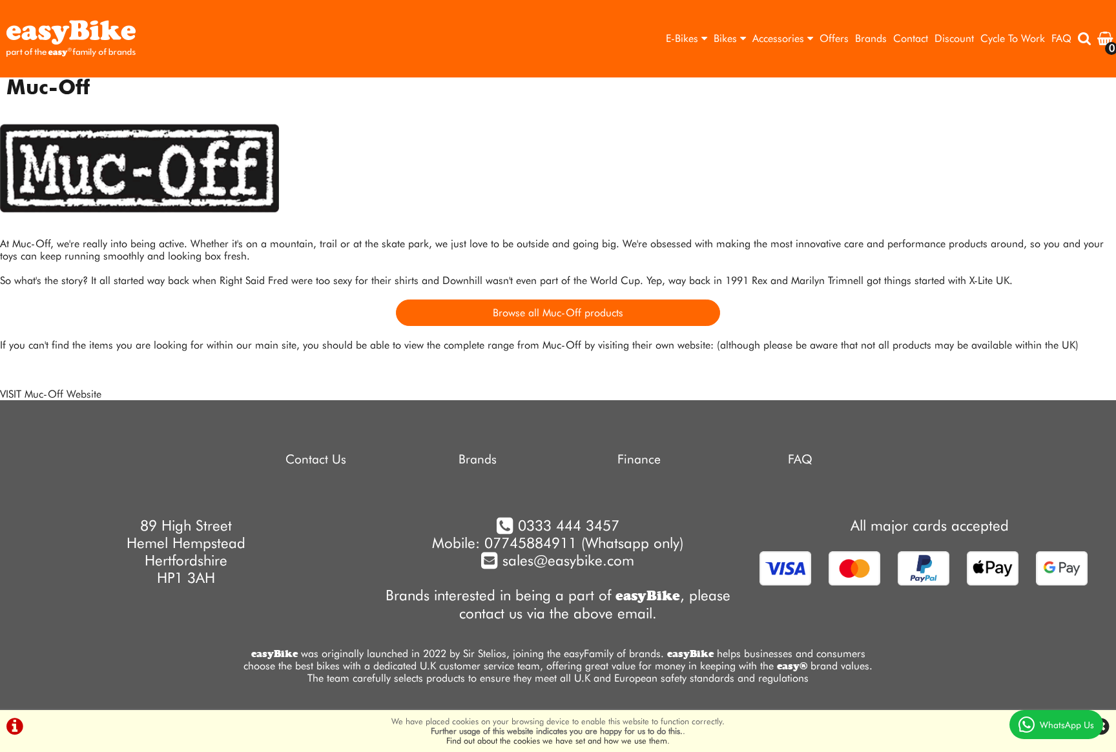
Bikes (727, 38)
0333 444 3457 (568, 525)
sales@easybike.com (566, 560)
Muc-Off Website (63, 394)
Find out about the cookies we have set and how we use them (556, 741)
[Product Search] (1084, 39)
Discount (954, 38)
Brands (871, 38)
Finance (639, 459)
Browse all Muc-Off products (558, 313)
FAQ (1061, 38)
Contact (910, 38)
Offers (834, 38)
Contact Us (315, 459)
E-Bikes (683, 38)
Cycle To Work (1012, 38)
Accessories (779, 38)
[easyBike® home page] (71, 39)
